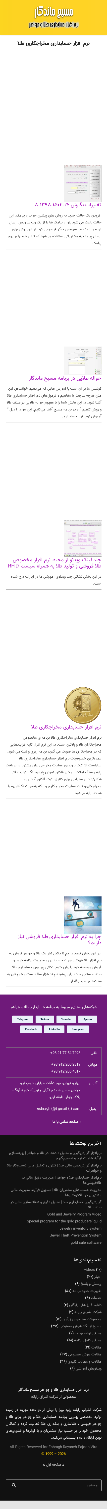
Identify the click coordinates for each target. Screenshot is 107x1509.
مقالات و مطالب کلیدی (85, 1362)
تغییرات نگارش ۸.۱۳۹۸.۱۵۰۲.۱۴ (68, 205)
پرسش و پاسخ (91, 1284)
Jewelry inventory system (80, 1229)
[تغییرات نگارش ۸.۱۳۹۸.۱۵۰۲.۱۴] (83, 168)
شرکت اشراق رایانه (88, 1312)
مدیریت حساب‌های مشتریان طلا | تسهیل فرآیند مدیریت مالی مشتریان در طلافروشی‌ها (56, 1192)
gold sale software (86, 1243)
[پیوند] (53, 17)
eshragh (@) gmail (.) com (58, 1109)
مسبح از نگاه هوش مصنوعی (80, 1326)
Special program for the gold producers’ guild (64, 1221)
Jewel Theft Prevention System (76, 1236)
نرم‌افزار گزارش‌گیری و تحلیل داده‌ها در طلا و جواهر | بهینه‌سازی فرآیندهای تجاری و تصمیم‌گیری (55, 1155)
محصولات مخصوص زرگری (82, 1319)
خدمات (96, 1298)
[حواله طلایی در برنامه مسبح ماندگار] (83, 350)
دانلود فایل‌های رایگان (85, 1305)
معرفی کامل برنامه (88, 1340)
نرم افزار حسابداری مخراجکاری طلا (66, 727)
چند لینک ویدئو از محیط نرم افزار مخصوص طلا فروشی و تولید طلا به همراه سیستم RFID (55, 563)
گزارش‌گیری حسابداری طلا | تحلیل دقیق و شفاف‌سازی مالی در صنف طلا (56, 1204)
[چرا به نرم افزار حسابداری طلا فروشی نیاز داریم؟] (83, 900)
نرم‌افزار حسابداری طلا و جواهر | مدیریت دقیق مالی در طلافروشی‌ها (62, 1180)
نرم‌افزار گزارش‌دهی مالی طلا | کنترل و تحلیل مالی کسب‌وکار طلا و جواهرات (54, 1168)
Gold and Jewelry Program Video (74, 1214)
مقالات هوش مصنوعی (85, 1354)
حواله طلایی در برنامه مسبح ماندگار (65, 378)
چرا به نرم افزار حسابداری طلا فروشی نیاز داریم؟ (60, 940)
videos (89, 1270)
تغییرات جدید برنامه (87, 1291)
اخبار (98, 1277)
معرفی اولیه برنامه (88, 1333)
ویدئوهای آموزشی (89, 1369)
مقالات (96, 1347)
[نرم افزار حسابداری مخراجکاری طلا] (83, 690)
